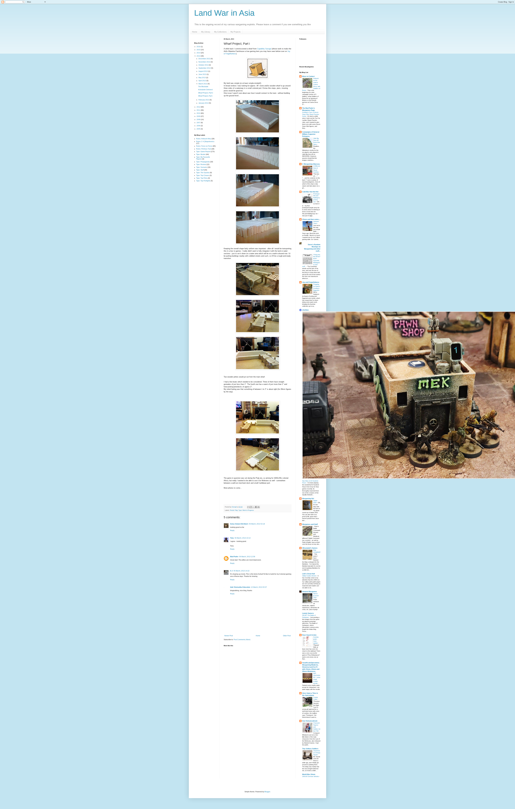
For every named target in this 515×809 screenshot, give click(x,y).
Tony (232, 538)
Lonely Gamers (308, 613)
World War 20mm (308, 774)
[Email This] (248, 507)
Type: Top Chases (202, 175)
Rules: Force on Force (204, 146)
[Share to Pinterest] (258, 507)
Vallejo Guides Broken (309, 576)
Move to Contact (308, 76)
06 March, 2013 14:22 (241, 571)
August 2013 (203, 71)
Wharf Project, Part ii (205, 93)
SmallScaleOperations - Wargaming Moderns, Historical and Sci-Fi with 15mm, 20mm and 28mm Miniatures (311, 667)
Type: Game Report (203, 152)
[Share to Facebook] (256, 507)
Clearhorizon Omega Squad (316, 753)
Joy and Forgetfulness (310, 282)
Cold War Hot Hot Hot (310, 192)
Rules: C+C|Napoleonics (205, 141)
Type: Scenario (201, 167)
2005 (199, 129)
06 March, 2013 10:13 (243, 538)
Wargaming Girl (308, 499)
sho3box (305, 310)
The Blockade (203, 87)
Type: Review (201, 164)
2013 (199, 56)
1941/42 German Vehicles (310, 776)
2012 (199, 107)
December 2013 (204, 59)
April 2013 (202, 81)
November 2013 (204, 62)
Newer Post (228, 636)
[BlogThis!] (251, 507)
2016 (199, 47)
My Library (205, 32)
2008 (199, 119)
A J (231, 571)
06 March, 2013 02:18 (257, 524)
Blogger (267, 792)
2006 (199, 126)
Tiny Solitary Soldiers (310, 749)
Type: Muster (200, 154)
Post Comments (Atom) (242, 640)
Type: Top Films (201, 178)
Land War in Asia (224, 12)
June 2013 (202, 74)
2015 (199, 50)
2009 (199, 116)
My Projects (235, 32)
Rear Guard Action (309, 635)
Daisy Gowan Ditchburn (239, 524)
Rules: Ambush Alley (203, 139)
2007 (199, 123)
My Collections (220, 32)
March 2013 (203, 84)
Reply (232, 530)
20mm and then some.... (311, 219)
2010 (199, 113)
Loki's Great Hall (308, 574)
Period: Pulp (234, 510)
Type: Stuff (200, 170)
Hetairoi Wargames (309, 592)
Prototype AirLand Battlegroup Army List (316, 198)
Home (194, 32)
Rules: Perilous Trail (203, 149)
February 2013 (204, 100)
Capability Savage (264, 49)
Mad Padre (234, 557)
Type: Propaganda (203, 162)
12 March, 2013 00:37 (259, 587)
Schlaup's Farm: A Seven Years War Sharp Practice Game (310, 114)
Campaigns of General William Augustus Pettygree (310, 134)
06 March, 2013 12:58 (247, 557)
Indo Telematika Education (240, 587)
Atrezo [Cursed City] (316, 595)
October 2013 (203, 65)
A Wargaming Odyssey (311, 164)
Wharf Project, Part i (205, 96)
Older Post (287, 636)
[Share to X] (253, 507)
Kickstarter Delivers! (205, 90)
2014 (199, 53)
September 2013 (204, 68)
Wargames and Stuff (310, 524)
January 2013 (203, 103)
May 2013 (202, 78)
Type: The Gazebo (202, 173)
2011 (199, 110)
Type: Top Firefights (203, 181)
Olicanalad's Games (309, 548)
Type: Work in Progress (246, 510)
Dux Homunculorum (309, 721)
